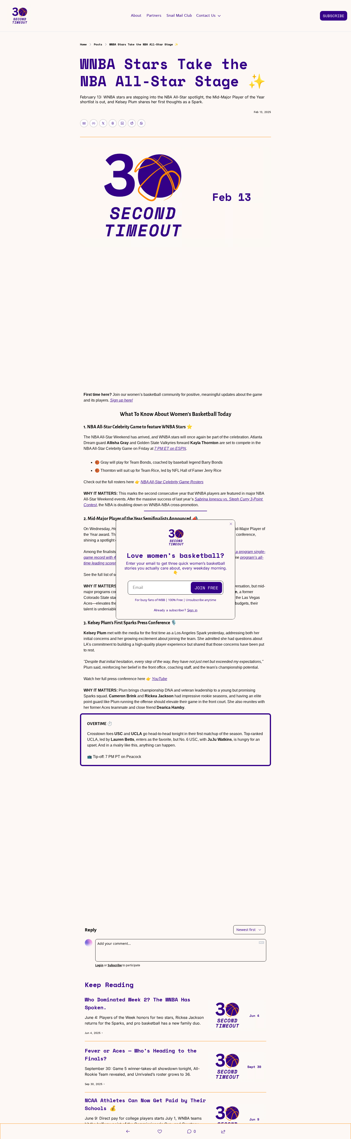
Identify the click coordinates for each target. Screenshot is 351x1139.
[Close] (231, 524)
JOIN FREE (206, 588)
